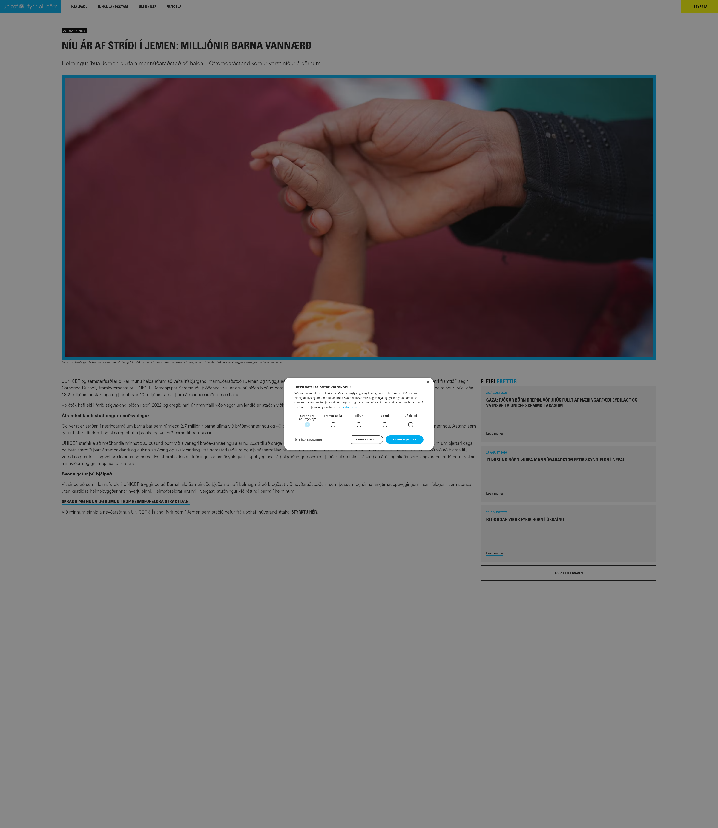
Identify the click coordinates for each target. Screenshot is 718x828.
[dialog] (359, 414)
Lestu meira (349, 407)
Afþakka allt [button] (366, 439)
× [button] (427, 382)
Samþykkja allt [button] (404, 439)
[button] (308, 439)
